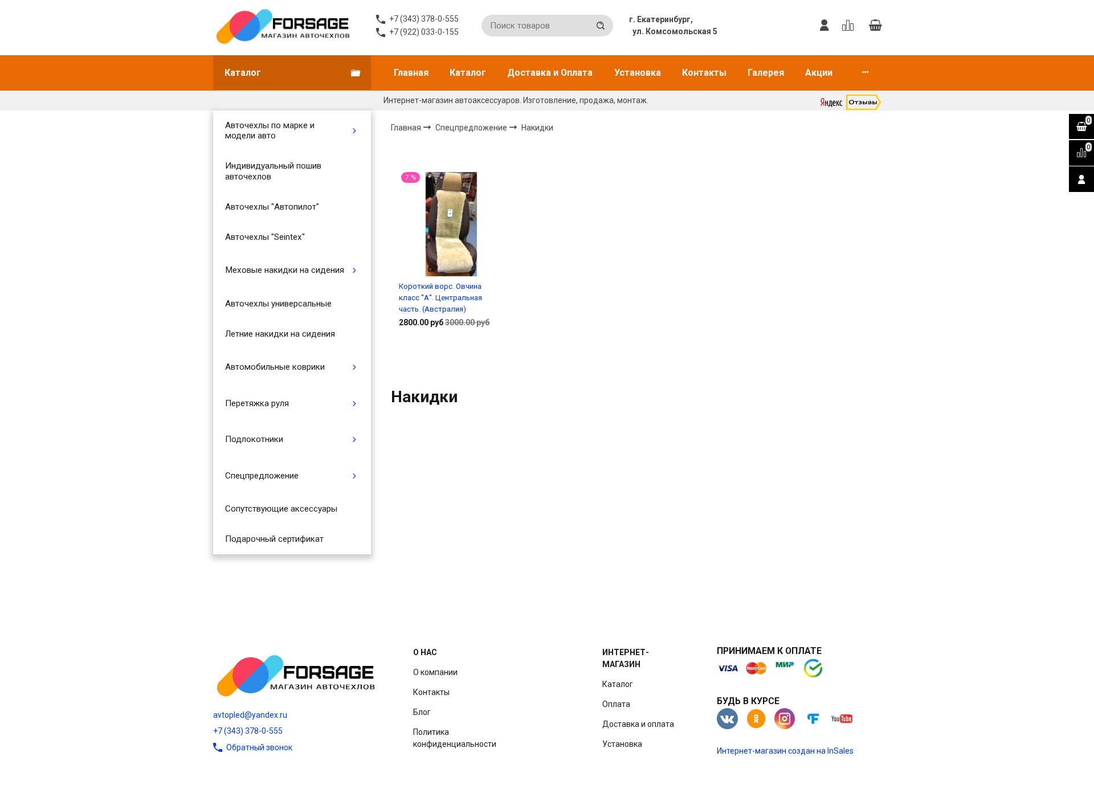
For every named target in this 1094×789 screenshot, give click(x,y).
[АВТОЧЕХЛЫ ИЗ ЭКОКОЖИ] (282, 25)
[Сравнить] (451, 359)
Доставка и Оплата (550, 72)
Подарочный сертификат (274, 539)
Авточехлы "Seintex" (265, 237)
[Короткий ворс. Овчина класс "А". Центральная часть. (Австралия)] (451, 224)
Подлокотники (254, 439)
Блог (422, 712)
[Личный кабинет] (824, 25)
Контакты (704, 72)
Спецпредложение (262, 476)
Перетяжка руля (257, 403)
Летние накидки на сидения (280, 334)
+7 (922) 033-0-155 (424, 31)
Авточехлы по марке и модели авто (270, 130)
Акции (818, 72)
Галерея (766, 72)
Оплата (616, 704)
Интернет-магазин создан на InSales (785, 750)
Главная (411, 72)
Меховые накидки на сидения (284, 270)
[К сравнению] (850, 25)
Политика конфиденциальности (454, 738)
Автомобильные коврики (275, 367)
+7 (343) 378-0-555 (248, 730)
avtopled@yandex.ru (250, 714)
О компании (435, 672)
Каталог (468, 72)
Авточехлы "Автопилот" (272, 207)
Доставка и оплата (638, 724)
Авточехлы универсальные (278, 304)
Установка (637, 72)
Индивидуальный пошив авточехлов (273, 171)
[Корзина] (875, 25)
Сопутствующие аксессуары (281, 509)
